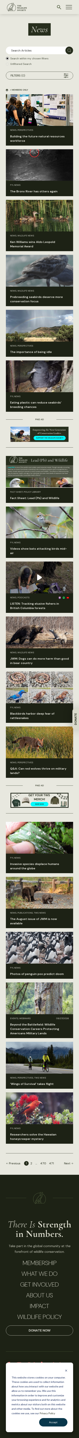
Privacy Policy (47, 1413)
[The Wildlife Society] (17, 7)
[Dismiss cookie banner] (66, 1370)
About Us (39, 1295)
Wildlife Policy (39, 1317)
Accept (53, 1422)
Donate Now (40, 1330)
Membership (40, 1263)
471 (51, 1163)
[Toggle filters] (66, 75)
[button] (69, 7)
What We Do (39, 1274)
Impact (39, 1306)
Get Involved (39, 1284)
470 (43, 1163)
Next (67, 1163)
